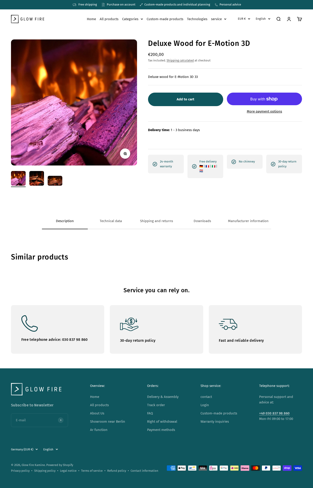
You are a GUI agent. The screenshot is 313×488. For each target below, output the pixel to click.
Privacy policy (20, 470)
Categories (130, 19)
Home (91, 19)
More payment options (264, 112)
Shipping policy (44, 470)
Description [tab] (65, 221)
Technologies (197, 19)
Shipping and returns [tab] (156, 221)
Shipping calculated (180, 60)
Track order (156, 405)
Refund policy (116, 470)
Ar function (98, 430)
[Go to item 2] (36, 179)
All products (109, 19)
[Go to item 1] (18, 179)
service (216, 19)
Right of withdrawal (162, 421)
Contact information (144, 470)
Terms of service (92, 470)
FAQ (150, 413)
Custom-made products (165, 19)
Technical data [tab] (111, 221)
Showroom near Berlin (107, 421)
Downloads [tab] (202, 221)
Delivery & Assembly (162, 397)
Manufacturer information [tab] (248, 221)
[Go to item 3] (55, 181)
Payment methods (161, 430)
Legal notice (68, 470)
